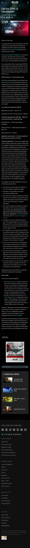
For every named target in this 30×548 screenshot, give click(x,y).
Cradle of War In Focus (19, 409)
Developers (4, 475)
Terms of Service (5, 517)
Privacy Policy (4, 520)
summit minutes (8, 82)
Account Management (7, 464)
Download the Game (6, 444)
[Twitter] (6, 430)
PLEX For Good (5, 486)
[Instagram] (21, 430)
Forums (3, 472)
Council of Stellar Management (12, 55)
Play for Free (4, 441)
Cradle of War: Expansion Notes (20, 389)
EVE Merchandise (5, 500)
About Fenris (4, 514)
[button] (28, 2)
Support (3, 467)
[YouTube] (10, 430)
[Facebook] (2, 430)
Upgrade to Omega (6, 447)
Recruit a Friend (5, 478)
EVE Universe (4, 495)
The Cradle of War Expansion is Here (18, 380)
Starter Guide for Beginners (8, 452)
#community (5, 337)
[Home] (15, 3)
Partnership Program (6, 483)
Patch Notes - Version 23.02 (19, 399)
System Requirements (7, 449)
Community (4, 470)
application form (13, 281)
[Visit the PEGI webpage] (4, 538)
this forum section (17, 315)
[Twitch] (14, 430)
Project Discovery (5, 503)
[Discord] (18, 430)
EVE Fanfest (4, 498)
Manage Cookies (5, 525)
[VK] (25, 430)
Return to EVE (5, 480)
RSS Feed (3, 523)
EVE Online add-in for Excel (8, 455)
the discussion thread (13, 49)
